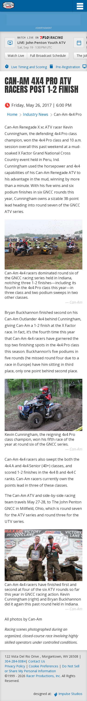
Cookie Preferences (44, 666)
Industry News (35, 114)
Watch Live (16, 55)
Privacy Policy (15, 666)
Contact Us (36, 661)
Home (12, 114)
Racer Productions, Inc (43, 676)
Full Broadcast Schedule (48, 55)
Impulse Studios (70, 693)
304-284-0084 (15, 661)
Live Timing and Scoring (29, 67)
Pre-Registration (68, 67)
